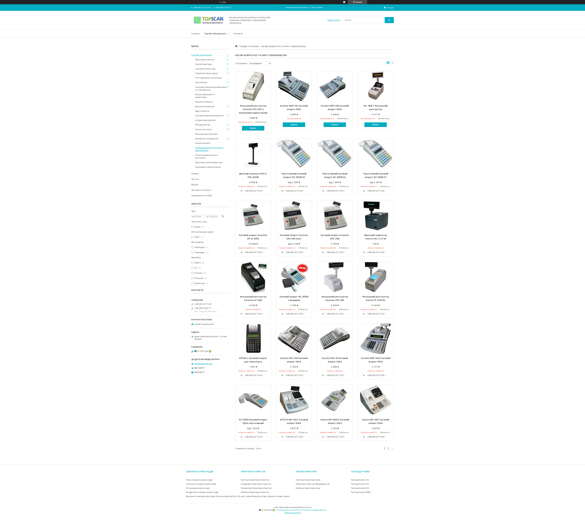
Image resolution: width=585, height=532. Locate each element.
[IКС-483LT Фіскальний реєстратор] (375, 86)
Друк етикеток (202, 111)
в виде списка (392, 63)
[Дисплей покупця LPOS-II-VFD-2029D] (253, 154)
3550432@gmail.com (203, 363)
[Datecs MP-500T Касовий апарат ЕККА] (375, 400)
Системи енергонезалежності (209, 115)
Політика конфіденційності (314, 510)
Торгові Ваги (201, 82)
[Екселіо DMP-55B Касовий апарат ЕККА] (335, 86)
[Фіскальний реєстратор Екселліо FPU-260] (335, 277)
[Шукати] (389, 20)
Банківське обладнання (206, 138)
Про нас (195, 179)
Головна (195, 33)
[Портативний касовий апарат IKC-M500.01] (375, 154)
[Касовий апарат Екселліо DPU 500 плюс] (294, 215)
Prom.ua (307, 507)
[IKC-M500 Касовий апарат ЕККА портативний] (253, 400)
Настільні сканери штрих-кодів (201, 484)
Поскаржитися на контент (288, 510)
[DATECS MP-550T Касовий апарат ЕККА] (294, 400)
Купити (253, 128)
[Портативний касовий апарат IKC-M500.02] (335, 154)
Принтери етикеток (204, 59)
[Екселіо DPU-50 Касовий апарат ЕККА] (335, 338)
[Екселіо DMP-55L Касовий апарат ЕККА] (294, 86)
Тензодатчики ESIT (360, 484)
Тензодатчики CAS (360, 479)
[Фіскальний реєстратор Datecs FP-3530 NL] (375, 277)
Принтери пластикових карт (209, 162)
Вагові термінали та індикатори (204, 95)
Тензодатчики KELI (360, 488)
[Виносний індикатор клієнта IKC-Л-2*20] (375, 215)
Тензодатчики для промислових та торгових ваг (210, 88)
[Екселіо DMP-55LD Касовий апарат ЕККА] (375, 338)
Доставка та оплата (201, 190)
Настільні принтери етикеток (255, 479)
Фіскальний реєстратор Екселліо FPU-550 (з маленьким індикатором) (253, 109)
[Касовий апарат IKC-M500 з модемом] (294, 277)
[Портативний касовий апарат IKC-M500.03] (294, 154)
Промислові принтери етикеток (256, 488)
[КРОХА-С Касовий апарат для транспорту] (253, 338)
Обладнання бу (202, 124)
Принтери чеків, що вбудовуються (313, 484)
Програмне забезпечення (208, 167)
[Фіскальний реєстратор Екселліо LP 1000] (253, 277)
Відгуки (194, 184)
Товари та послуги (249, 46)
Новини (195, 173)
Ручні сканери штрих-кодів (199, 479)
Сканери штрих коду (205, 68)
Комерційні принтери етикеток (256, 484)
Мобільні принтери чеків (308, 488)
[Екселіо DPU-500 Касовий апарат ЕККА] (294, 338)
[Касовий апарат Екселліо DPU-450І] (335, 215)
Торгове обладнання (215, 33)
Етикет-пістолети (203, 129)
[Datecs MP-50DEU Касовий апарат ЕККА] (335, 400)
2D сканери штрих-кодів (197, 488)
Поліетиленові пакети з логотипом (206, 156)
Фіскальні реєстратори (206, 134)
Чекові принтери (203, 64)
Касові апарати (202, 143)
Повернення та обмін (201, 195)
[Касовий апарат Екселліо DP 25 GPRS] (253, 215)
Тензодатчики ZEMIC (361, 492)
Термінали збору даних (206, 73)
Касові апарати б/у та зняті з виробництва (209, 149)
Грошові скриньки (204, 101)
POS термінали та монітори (208, 77)
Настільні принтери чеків (308, 479)
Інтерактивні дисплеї (205, 120)
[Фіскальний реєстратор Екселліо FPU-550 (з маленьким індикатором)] (253, 86)
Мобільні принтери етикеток (255, 492)
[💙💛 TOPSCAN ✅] (208, 25)
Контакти (238, 33)
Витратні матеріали (204, 106)
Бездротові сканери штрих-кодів (202, 492)
